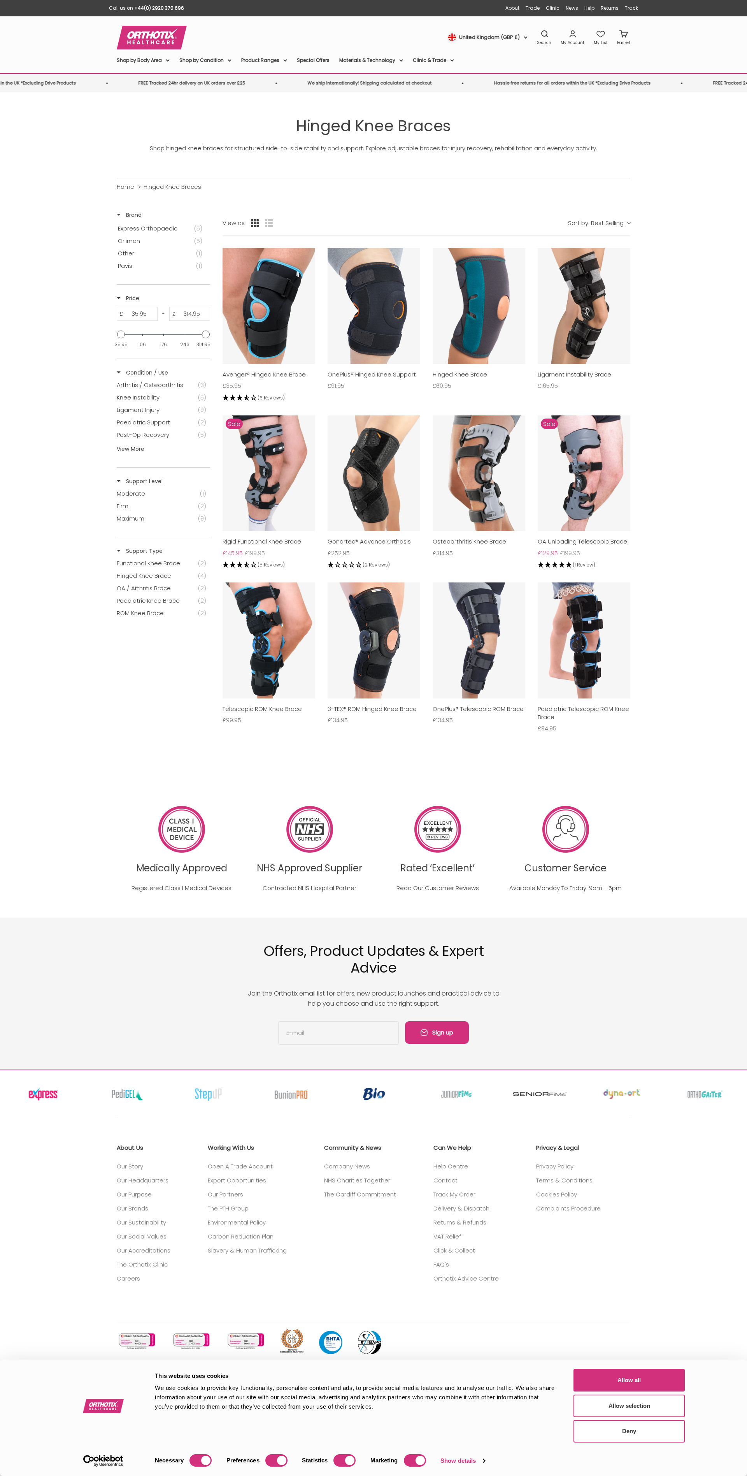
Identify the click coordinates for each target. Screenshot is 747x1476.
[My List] (601, 38)
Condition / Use (146, 372)
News (572, 8)
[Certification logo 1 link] (136, 1341)
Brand (133, 215)
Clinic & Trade (429, 60)
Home (125, 187)
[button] (269, 398)
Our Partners (225, 1194)
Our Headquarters (142, 1180)
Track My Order (454, 1194)
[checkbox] (162, 228)
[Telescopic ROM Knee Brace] (269, 640)
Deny (629, 1431)
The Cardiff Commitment (360, 1194)
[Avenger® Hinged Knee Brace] (269, 306)
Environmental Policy (237, 1222)
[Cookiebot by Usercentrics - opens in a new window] (103, 1461)
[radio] (255, 223)
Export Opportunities (237, 1180)
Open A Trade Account (240, 1166)
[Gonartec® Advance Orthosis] (374, 473)
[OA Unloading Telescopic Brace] (584, 473)
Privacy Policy (554, 1166)
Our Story (130, 1166)
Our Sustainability (141, 1222)
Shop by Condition (201, 60)
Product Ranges (260, 60)
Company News (347, 1166)
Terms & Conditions (564, 1180)
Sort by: (596, 223)
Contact (445, 1180)
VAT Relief (447, 1236)
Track (631, 8)
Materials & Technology (367, 60)
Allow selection (629, 1405)
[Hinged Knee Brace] (479, 306)
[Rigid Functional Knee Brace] (269, 473)
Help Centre (450, 1166)
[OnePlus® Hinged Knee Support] (374, 306)
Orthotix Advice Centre (466, 1278)
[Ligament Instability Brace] (584, 306)
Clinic (552, 8)
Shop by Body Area (139, 60)
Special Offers (313, 60)
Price (131, 298)
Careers (128, 1278)
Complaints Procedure (568, 1208)
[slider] (121, 334)
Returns (610, 8)
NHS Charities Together (357, 1180)
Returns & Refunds (459, 1222)
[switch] (276, 1460)
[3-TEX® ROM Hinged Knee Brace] (374, 640)
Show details (458, 1460)
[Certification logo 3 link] (245, 1341)
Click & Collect (454, 1250)
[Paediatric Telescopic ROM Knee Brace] (584, 640)
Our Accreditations (143, 1250)
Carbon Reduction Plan (241, 1236)
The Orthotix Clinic (142, 1264)
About (512, 8)
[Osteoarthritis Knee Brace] (479, 473)
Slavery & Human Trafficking (247, 1250)
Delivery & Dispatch (461, 1208)
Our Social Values (142, 1236)
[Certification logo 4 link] (291, 1341)
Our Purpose (134, 1194)
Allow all (629, 1380)
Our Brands (132, 1208)
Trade (533, 8)
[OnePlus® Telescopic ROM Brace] (479, 640)
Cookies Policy (556, 1194)
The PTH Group (228, 1208)
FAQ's (441, 1264)
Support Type (143, 551)
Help (589, 8)
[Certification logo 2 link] (190, 1341)
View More (130, 449)
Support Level (143, 481)
